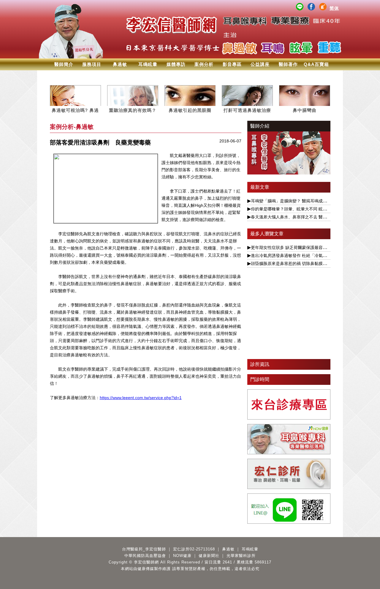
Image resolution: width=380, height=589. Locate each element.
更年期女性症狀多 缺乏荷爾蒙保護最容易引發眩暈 (297, 247)
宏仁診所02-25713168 (194, 549)
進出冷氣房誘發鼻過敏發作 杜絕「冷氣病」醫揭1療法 (300, 255)
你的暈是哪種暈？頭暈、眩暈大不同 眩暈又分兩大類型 (301, 209)
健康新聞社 (209, 555)
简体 (334, 8)
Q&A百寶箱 (316, 64)
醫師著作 (288, 64)
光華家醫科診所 (241, 555)
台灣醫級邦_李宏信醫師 (144, 549)
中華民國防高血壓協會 (145, 555)
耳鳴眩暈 (147, 64)
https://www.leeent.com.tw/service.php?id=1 (141, 397)
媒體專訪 (176, 64)
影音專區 (232, 64)
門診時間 (259, 379)
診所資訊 (259, 364)
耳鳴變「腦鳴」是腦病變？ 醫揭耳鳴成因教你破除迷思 (301, 201)
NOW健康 (182, 555)
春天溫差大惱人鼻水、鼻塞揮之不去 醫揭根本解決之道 (301, 217)
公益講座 (260, 64)
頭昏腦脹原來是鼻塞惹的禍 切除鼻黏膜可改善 (293, 263)
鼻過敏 (120, 64)
